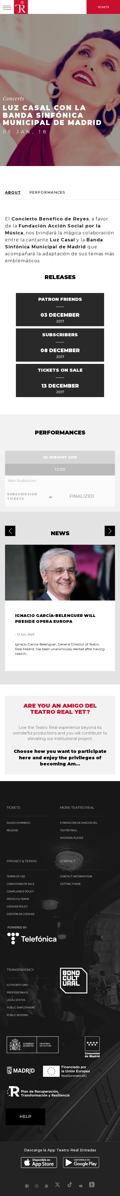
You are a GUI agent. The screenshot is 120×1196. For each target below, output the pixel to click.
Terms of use (16, 876)
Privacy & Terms (18, 898)
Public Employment (21, 1007)
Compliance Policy (20, 891)
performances (47, 192)
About (13, 192)
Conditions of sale (20, 883)
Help (25, 1116)
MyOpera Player (71, 837)
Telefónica (32, 935)
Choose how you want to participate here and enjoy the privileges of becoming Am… (60, 758)
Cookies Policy (17, 906)
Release (12, 830)
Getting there (70, 883)
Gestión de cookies (20, 914)
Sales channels (18, 822)
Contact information (76, 876)
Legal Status (16, 1000)
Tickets (103, 7)
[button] (10, 531)
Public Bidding (17, 1015)
